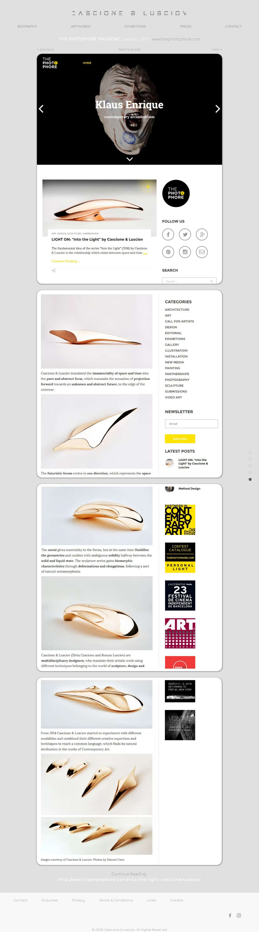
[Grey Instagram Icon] (239, 915)
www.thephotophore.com (176, 38)
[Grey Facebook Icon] (230, 915)
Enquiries (57, 900)
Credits (183, 900)
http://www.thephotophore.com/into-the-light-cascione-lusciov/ (129, 879)
